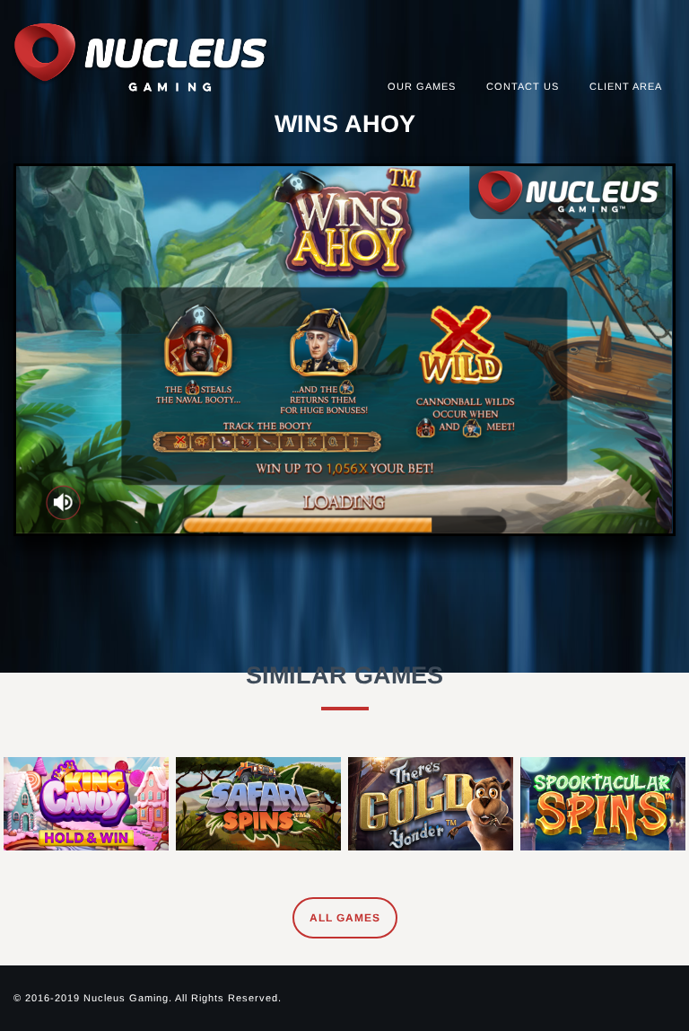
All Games (345, 918)
